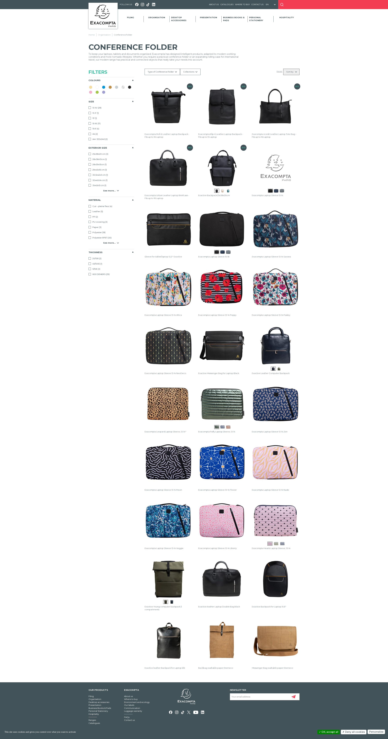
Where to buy (242, 4)
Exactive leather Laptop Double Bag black (219, 606)
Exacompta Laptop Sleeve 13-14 (267, 195)
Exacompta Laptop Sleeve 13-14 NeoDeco (165, 373)
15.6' (95, 128)
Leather (97, 211)
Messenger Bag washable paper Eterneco (272, 668)
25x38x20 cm (100, 154)
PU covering (99, 222)
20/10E (96, 258)
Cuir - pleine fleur (102, 206)
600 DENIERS (101, 274)
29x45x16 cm (99, 169)
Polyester (98, 232)
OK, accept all (329, 732)
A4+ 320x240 (100, 139)
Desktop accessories (178, 19)
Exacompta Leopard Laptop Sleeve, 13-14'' (165, 431)
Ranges (92, 720)
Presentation (208, 17)
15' (94, 118)
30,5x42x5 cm (100, 175)
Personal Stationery (256, 19)
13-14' (96, 107)
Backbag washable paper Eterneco (215, 668)
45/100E (97, 264)
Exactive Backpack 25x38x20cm (214, 195)
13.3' (95, 113)
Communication (132, 708)
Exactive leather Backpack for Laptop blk (165, 668)
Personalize (376, 731)
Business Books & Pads (233, 19)
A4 (95, 134)
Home (92, 35)
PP (95, 216)
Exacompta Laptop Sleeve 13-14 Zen (270, 431)
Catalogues (227, 4)
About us (214, 4)
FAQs (126, 717)
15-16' (96, 123)
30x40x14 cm (99, 180)
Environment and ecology (137, 702)
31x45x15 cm (99, 185)
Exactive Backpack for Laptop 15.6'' (269, 606)
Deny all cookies (354, 732)
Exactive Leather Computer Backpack (270, 373)
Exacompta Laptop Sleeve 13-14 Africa (163, 315)
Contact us (257, 4)
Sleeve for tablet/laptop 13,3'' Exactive (163, 256)
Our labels (129, 705)
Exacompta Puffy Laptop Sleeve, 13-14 (216, 431)
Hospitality (286, 17)
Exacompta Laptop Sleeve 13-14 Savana (271, 256)
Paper (96, 227)
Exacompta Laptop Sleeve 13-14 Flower (217, 490)
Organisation (156, 17)
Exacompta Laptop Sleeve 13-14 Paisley (271, 315)
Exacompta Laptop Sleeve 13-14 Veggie (164, 548)
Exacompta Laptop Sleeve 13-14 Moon (163, 490)
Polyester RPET (102, 237)
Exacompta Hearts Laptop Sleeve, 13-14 (271, 548)
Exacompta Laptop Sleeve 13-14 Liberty (217, 548)
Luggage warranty (133, 711)
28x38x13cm (99, 159)
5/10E (96, 269)
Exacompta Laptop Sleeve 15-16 (213, 256)
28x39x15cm (99, 164)
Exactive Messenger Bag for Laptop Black (218, 373)
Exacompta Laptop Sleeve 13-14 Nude (270, 490)
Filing (130, 17)
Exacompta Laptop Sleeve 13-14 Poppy (217, 315)
